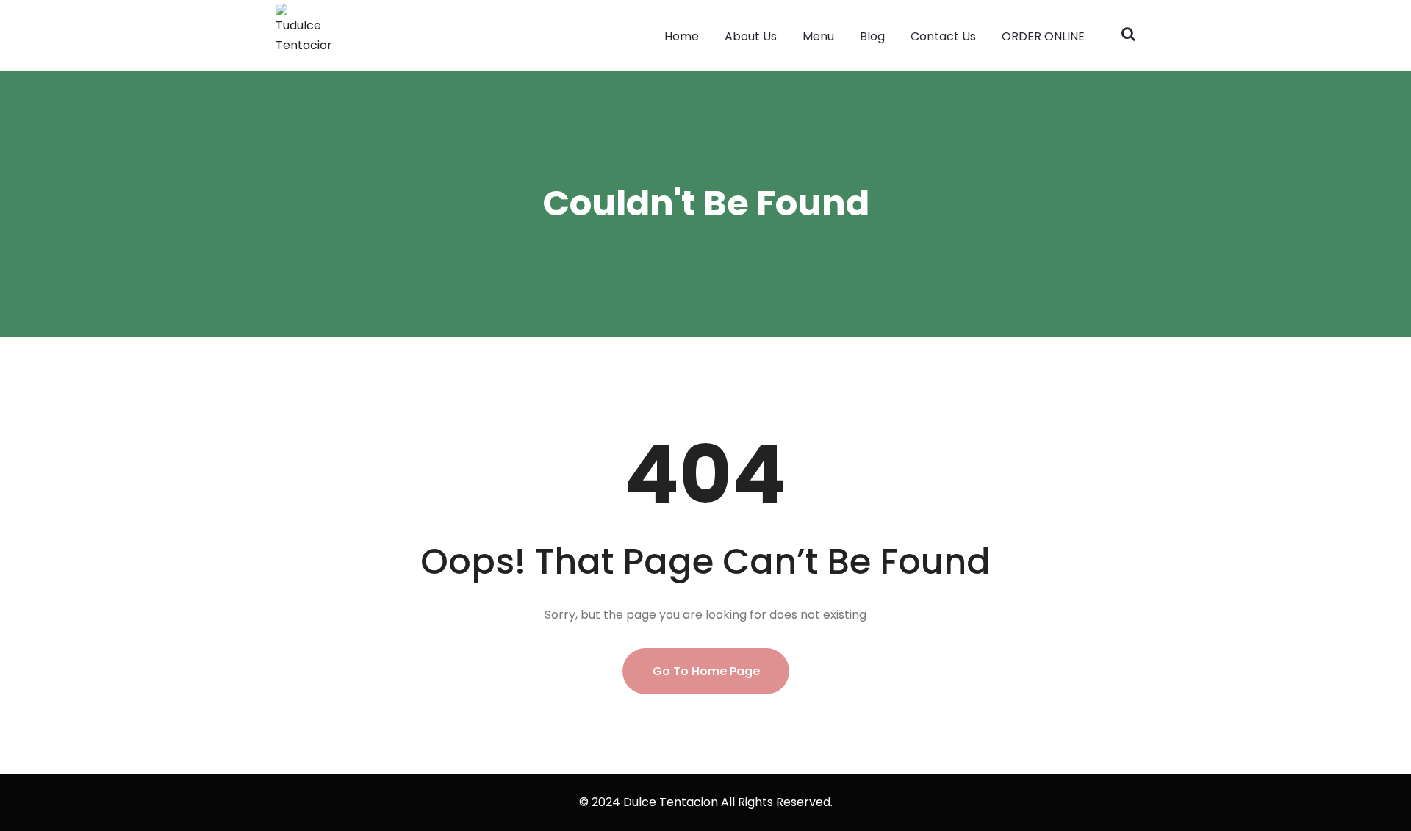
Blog (872, 36)
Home (681, 36)
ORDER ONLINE (1043, 36)
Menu (818, 36)
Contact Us (943, 36)
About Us (751, 36)
